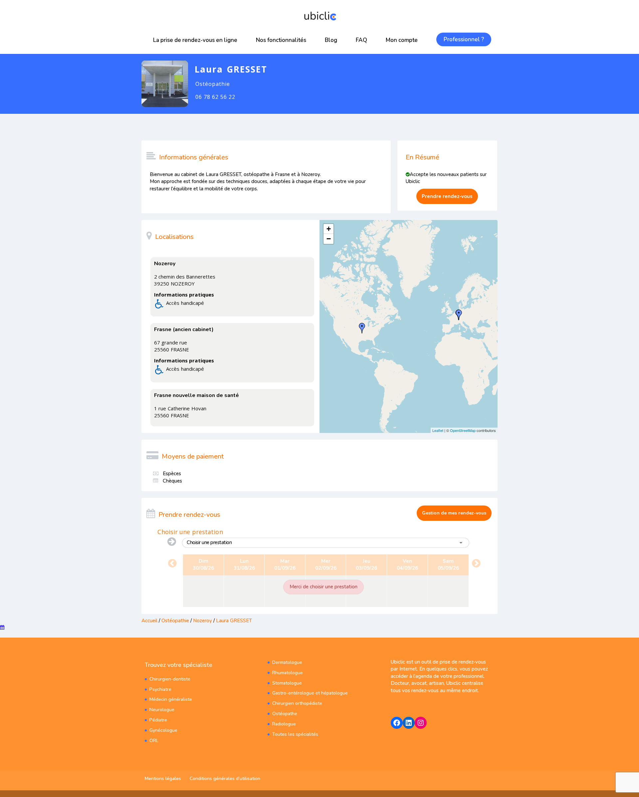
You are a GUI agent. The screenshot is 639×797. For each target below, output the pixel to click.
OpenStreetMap (463, 430)
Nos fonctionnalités (281, 40)
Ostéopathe (284, 713)
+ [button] (328, 229)
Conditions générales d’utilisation (225, 778)
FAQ (361, 40)
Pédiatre (158, 720)
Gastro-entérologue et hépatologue (310, 693)
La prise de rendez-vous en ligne (195, 40)
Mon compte (402, 40)
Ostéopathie (175, 620)
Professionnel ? (464, 39)
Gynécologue (163, 730)
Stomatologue (287, 683)
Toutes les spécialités (295, 734)
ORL (153, 740)
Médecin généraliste (170, 699)
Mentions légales (163, 778)
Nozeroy (202, 620)
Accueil (149, 620)
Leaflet (437, 430)
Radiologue (284, 724)
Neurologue (161, 709)
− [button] (328, 239)
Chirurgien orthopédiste (297, 703)
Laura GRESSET (234, 620)
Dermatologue (287, 662)
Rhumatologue (287, 673)
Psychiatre (160, 689)
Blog (331, 40)
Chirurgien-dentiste (169, 679)
